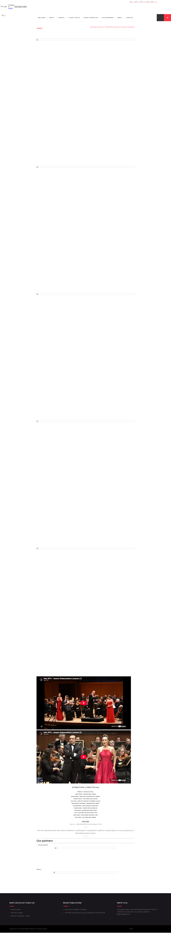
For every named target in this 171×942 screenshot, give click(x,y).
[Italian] (149, 2)
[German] (144, 2)
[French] (138, 2)
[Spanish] (154, 2)
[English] (132, 2)
